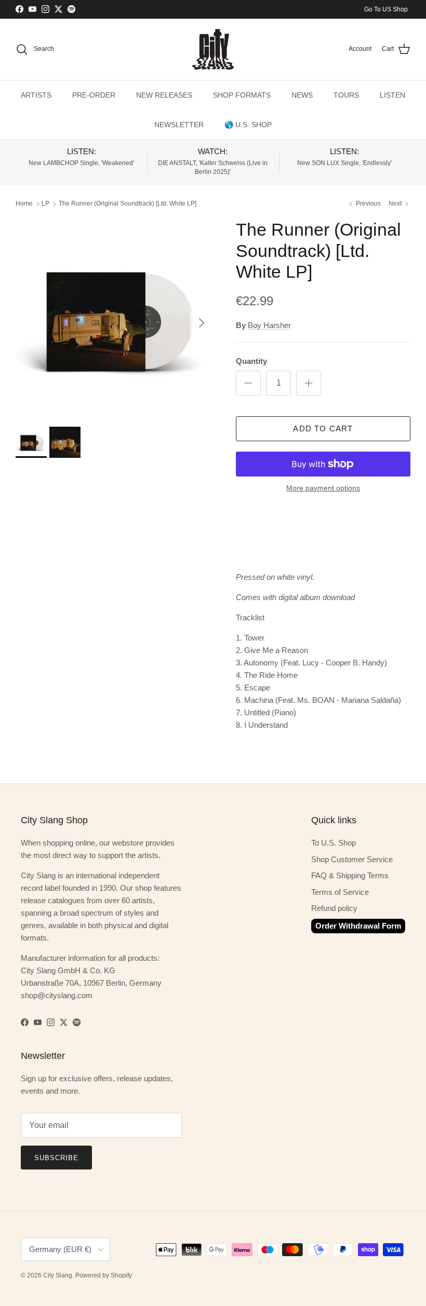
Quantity (251, 361)
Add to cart (323, 428)
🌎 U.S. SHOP (248, 124)
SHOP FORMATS (242, 95)
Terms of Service (340, 892)
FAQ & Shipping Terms (350, 875)
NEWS (302, 95)
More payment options (323, 488)
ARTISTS (36, 95)
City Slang (57, 1275)
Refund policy (334, 908)
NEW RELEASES (164, 95)
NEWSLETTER (179, 124)
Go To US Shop (386, 9)
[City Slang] (213, 49)
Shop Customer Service (352, 859)
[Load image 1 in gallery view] (114, 317)
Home (24, 204)
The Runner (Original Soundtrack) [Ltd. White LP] (127, 204)
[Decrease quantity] (248, 383)
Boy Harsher (269, 325)
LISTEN (392, 95)
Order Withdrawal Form (358, 925)
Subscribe (56, 1158)
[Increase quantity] (308, 383)
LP (45, 204)
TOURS (346, 95)
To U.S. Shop (333, 842)
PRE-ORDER (93, 95)
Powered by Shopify (103, 1275)
